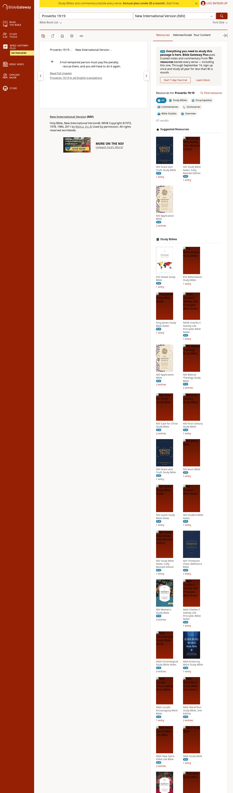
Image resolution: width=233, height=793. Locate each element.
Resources (163, 35)
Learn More (203, 80)
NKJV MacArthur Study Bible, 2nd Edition (192, 710)
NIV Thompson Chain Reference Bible (192, 563)
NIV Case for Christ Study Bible (167, 425)
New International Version (68, 117)
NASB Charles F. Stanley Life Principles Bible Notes (192, 327)
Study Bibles (168, 239)
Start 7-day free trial (175, 80)
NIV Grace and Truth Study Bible (166, 168)
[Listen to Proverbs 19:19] (81, 36)
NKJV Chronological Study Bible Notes (167, 663)
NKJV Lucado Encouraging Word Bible (167, 710)
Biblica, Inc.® (83, 127)
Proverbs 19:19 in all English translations (76, 78)
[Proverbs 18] (40, 75)
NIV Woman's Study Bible (163, 611)
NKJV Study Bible (192, 756)
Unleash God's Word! (109, 147)
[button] (213, 3)
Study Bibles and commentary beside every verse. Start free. (118, 3)
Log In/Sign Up (217, 3)
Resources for (175, 93)
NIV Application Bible (165, 217)
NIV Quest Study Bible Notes (165, 516)
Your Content (202, 35)
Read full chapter (61, 73)
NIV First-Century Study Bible (193, 425)
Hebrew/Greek (182, 35)
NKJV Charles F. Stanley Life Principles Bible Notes (192, 614)
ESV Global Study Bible (165, 278)
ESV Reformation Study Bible (192, 278)
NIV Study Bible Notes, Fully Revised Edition (192, 170)
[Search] (222, 16)
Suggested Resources (174, 129)
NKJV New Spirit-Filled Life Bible (165, 758)
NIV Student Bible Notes (193, 516)
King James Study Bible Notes (166, 324)
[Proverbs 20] (146, 75)
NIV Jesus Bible (191, 469)
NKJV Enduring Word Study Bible (193, 663)
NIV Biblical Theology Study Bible (192, 377)
